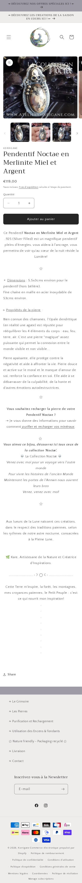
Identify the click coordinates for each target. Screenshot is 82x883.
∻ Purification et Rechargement (31, 721)
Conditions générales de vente (58, 866)
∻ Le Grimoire (19, 701)
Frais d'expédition (28, 187)
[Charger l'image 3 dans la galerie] (61, 132)
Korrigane (23, 848)
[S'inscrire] (63, 789)
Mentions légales (18, 873)
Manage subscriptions (41, 879)
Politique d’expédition (23, 866)
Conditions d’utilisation (61, 860)
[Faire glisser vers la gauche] (5, 133)
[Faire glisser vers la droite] (77, 133)
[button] (9, 37)
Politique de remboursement (47, 853)
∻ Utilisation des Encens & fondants (34, 731)
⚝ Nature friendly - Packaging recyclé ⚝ (38, 741)
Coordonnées (40, 873)
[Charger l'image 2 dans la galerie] (40, 132)
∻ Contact (16, 761)
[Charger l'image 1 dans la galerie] (20, 132)
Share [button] (12, 674)
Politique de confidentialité (28, 860)
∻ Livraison (17, 751)
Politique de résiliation (65, 873)
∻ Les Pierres (18, 711)
